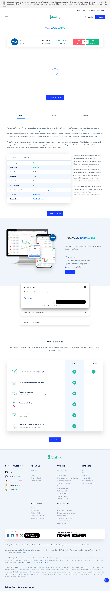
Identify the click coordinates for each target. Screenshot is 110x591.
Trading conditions (63, 491)
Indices (84, 475)
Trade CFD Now (55, 214)
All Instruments (62, 473)
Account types (62, 470)
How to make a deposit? (65, 510)
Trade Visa (55, 440)
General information (63, 521)
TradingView (35, 510)
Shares (84, 473)
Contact (33, 475)
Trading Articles (62, 496)
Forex (84, 470)
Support (93, 10)
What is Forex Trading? (64, 486)
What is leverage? (63, 488)
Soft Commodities (88, 483)
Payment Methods (63, 508)
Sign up (100, 17)
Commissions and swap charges (67, 478)
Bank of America (92, 133)
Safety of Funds (36, 478)
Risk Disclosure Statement (39, 562)
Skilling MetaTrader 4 (38, 515)
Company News (36, 480)
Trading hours (61, 475)
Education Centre (63, 499)
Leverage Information (64, 480)
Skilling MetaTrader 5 (38, 518)
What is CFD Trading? (64, 483)
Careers (33, 473)
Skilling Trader (35, 508)
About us (34, 470)
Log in (90, 17)
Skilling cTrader (36, 513)
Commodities (86, 478)
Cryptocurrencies (88, 480)
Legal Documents (62, 523)
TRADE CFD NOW (55, 97)
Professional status (63, 493)
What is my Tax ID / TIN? (65, 518)
